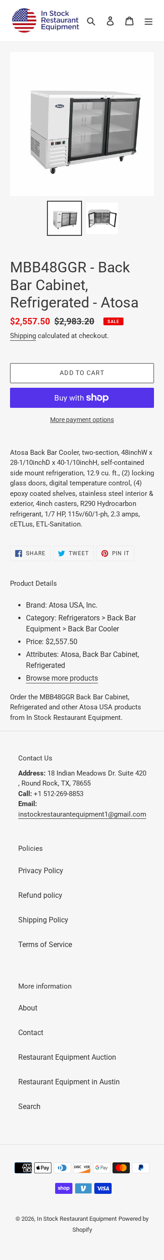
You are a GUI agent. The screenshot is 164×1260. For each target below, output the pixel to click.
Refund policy (40, 895)
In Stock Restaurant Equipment (77, 1218)
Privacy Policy (40, 870)
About (27, 1008)
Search (29, 1106)
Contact (30, 1032)
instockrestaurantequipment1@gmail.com (82, 814)
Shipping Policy (43, 920)
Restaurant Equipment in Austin (69, 1082)
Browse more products (62, 678)
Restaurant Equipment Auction (67, 1057)
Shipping (23, 336)
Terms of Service (45, 944)
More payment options (82, 419)
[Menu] (148, 20)
